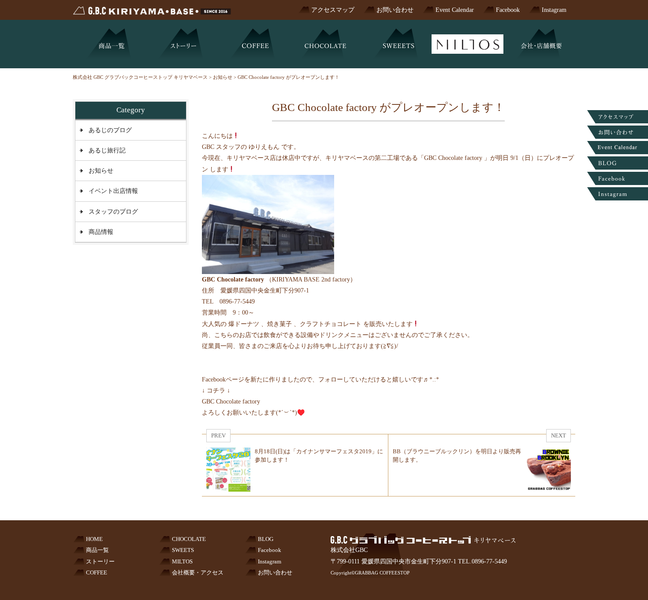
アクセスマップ (332, 10)
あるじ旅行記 (107, 150)
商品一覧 (97, 550)
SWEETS (183, 550)
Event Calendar (455, 10)
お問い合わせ (394, 10)
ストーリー (100, 562)
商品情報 (101, 232)
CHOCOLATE (189, 539)
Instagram (554, 10)
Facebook (508, 10)
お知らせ (101, 170)
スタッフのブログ (113, 211)
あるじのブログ (110, 130)
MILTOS (182, 562)
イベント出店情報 (113, 191)
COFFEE (96, 573)
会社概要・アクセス (197, 573)
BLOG (265, 539)
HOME (94, 539)
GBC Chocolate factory (231, 401)
